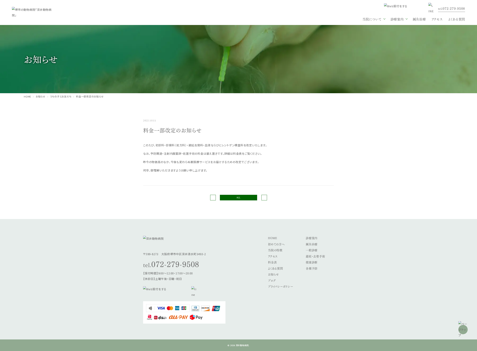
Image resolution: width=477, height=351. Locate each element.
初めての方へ (276, 244)
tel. (451, 8)
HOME (272, 238)
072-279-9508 (175, 264)
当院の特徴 (275, 250)
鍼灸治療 (419, 18)
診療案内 (312, 238)
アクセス (437, 18)
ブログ (272, 280)
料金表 (272, 262)
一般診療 (312, 250)
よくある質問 (456, 18)
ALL (238, 197)
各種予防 (312, 268)
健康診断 (312, 262)
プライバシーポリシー (280, 286)
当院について (372, 18)
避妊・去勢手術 (315, 256)
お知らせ (273, 274)
